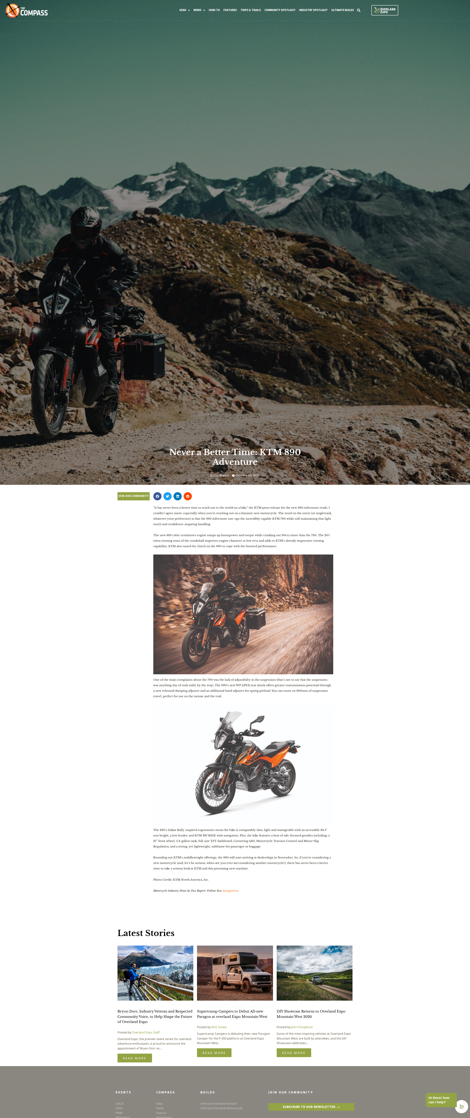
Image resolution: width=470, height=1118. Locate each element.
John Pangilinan (302, 1027)
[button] (185, 10)
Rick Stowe (219, 1027)
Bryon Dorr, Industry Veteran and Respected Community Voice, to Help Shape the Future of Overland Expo (155, 1016)
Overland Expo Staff (146, 1032)
